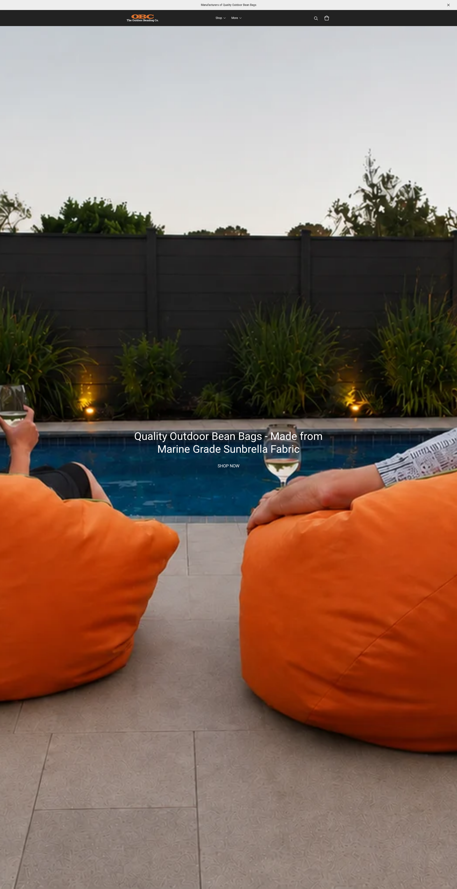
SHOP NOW (228, 465)
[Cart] (326, 18)
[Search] (316, 18)
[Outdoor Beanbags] (143, 18)
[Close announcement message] (448, 5)
